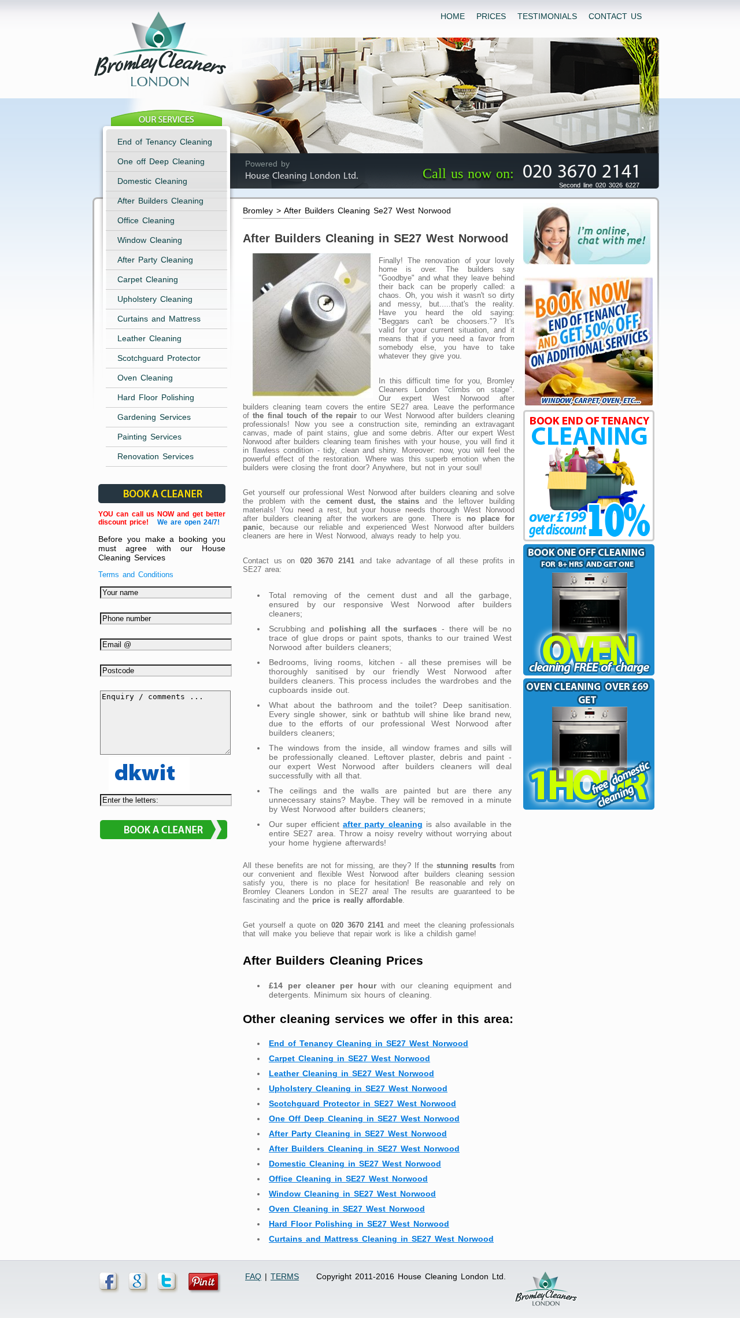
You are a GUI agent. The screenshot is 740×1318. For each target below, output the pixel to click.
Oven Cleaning (145, 377)
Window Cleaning (149, 240)
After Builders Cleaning (160, 200)
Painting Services (149, 436)
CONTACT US (615, 16)
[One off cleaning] (587, 675)
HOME (453, 16)
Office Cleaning (146, 220)
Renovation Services (155, 456)
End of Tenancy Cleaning (164, 141)
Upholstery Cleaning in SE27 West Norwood (358, 1088)
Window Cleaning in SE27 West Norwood (352, 1193)
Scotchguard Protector (159, 358)
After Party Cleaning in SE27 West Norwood (358, 1133)
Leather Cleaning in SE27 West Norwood (351, 1073)
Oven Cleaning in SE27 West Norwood (347, 1208)
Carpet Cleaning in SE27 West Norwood (349, 1058)
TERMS (285, 1276)
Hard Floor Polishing (155, 397)
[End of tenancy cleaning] (587, 407)
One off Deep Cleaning (161, 161)
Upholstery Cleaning (155, 299)
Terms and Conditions (135, 574)
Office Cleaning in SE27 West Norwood (348, 1178)
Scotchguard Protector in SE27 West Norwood (362, 1103)
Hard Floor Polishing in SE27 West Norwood (359, 1223)
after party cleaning (383, 824)
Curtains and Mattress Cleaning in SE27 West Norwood (381, 1238)
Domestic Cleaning (152, 181)
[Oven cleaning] (587, 809)
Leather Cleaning (149, 338)
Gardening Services (154, 417)
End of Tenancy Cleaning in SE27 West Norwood (368, 1043)
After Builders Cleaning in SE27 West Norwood (364, 1148)
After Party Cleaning (155, 259)
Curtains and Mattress (159, 318)
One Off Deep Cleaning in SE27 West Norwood (364, 1118)
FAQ (253, 1276)
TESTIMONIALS (547, 16)
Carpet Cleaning (147, 279)
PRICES (491, 16)
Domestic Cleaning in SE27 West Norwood (355, 1163)
